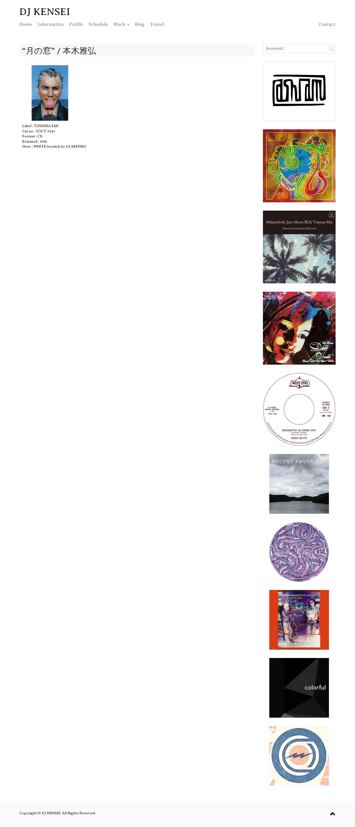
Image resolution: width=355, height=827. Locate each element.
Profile (76, 24)
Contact (327, 24)
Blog (139, 24)
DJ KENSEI (44, 11)
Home (25, 24)
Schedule (98, 24)
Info (51, 24)
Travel (157, 24)
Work (119, 24)
